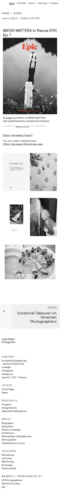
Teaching (9, 451)
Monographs (9, 440)
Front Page (8, 389)
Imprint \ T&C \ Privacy (14, 377)
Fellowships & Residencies (17, 436)
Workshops (8, 455)
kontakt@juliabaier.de (14, 361)
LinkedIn (6, 367)
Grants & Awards (11, 430)
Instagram (7, 371)
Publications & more (13, 443)
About (6, 419)
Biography (7, 423)
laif (3, 487)
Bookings (7, 465)
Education (7, 426)
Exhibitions (8, 433)
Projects (6, 404)
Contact (8, 357)
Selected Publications (14, 411)
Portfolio (9, 401)
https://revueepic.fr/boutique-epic (23, 144)
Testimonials (9, 468)
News (5, 392)
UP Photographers (12, 480)
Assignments (9, 408)
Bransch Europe (11, 483)
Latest (7, 385)
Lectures (7, 458)
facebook (7, 374)
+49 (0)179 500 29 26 (13, 364)
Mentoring (8, 462)
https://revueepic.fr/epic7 (17, 135)
